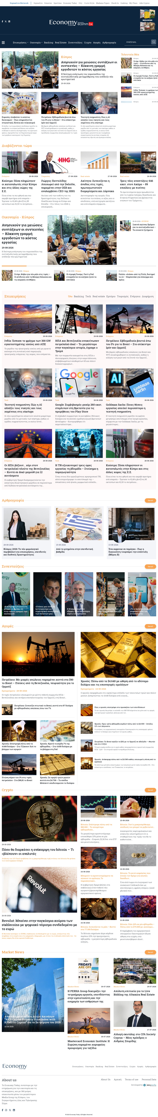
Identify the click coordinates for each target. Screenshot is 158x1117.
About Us (105, 1079)
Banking (48, 42)
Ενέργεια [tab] (135, 296)
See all (150, 500)
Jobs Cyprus (144, 3)
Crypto (87, 42)
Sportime (58, 3)
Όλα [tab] (70, 296)
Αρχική (117, 1079)
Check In (115, 3)
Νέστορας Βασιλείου (138, 535)
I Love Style (89, 3)
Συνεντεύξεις (75, 42)
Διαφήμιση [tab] (148, 296)
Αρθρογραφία (109, 42)
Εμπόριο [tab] (110, 296)
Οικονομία (35, 42)
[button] (3, 42)
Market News (13, 952)
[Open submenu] (27, 42)
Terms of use (131, 1079)
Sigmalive (38, 3)
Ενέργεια (5, 176)
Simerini (48, 3)
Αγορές (97, 42)
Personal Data (149, 1079)
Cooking (124, 3)
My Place (133, 3)
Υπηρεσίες (45, 176)
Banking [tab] (79, 296)
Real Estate (61, 42)
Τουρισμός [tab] (123, 296)
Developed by (137, 1085)
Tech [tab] (88, 296)
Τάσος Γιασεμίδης (84, 535)
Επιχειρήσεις (20, 42)
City (80, 3)
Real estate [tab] (99, 296)
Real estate (85, 176)
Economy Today (70, 3)
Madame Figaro (102, 3)
